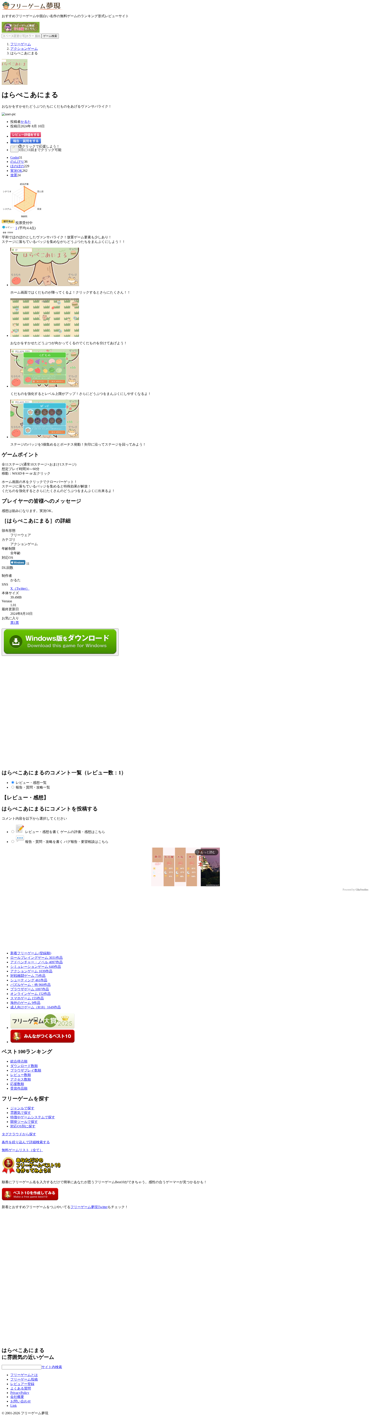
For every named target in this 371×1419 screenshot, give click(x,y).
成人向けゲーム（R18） (35, 1007)
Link (13, 1405)
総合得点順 (18, 1061)
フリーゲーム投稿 (24, 1379)
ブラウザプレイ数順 (25, 1070)
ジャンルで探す (22, 1108)
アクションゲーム (31, 971)
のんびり (17, 161)
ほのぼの (17, 166)
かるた (26, 121)
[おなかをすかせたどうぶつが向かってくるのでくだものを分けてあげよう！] (44, 335)
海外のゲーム (25, 1003)
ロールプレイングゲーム (36, 957)
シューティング (28, 980)
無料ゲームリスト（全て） (22, 1150)
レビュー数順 (20, 1075)
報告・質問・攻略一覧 (33, 787)
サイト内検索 (51, 1367)
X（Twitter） (19, 588)
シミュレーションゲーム (35, 966)
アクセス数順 (20, 1079)
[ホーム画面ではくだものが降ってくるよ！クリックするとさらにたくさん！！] (44, 285)
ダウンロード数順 (24, 1066)
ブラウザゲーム (29, 989)
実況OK (16, 170)
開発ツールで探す (24, 1122)
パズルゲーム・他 (30, 985)
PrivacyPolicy (19, 1393)
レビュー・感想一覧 (31, 782)
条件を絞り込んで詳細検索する (26, 1142)
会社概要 (17, 1397)
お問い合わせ (20, 1401)
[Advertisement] (34, 683)
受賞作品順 (18, 1088)
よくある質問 (20, 1388)
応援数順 (17, 1084)
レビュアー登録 (22, 1384)
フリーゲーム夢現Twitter (89, 1207)
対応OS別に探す (22, 1126)
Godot (14, 157)
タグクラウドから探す (19, 1134)
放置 (13, 175)
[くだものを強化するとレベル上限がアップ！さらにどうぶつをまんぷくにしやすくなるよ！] (44, 386)
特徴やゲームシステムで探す (32, 1117)
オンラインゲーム (30, 994)
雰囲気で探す (20, 1112)
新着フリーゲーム (30, 953)
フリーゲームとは (24, 1375)
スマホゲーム (27, 998)
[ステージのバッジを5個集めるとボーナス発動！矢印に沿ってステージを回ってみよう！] (44, 437)
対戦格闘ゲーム (28, 975)
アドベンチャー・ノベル (36, 962)
